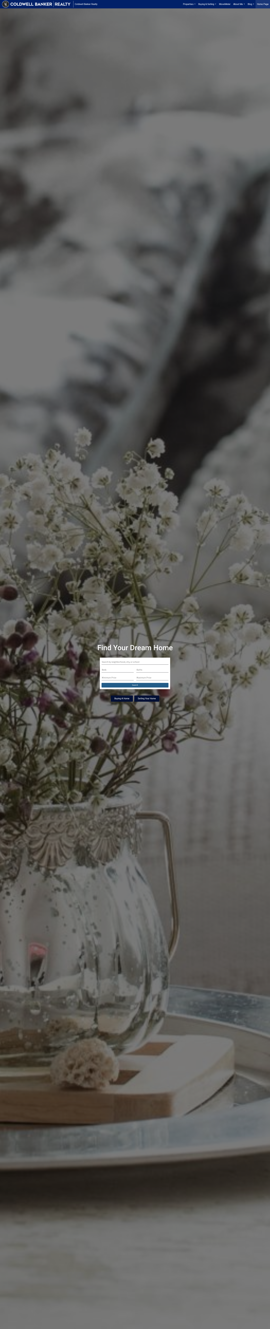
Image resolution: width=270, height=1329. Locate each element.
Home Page (263, 4)
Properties (189, 5)
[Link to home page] (37, 4)
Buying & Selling (207, 5)
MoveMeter (224, 4)
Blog (251, 5)
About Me (239, 5)
